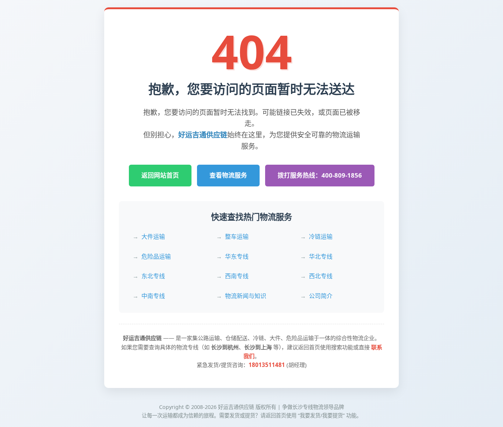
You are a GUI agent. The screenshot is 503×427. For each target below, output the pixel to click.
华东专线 (237, 256)
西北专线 (321, 276)
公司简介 (321, 296)
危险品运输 (156, 256)
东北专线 (153, 276)
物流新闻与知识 (245, 296)
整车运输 (237, 236)
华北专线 (321, 256)
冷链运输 (321, 236)
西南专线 (237, 276)
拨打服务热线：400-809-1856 (320, 175)
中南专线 (153, 296)
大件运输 (153, 236)
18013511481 (267, 364)
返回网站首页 (160, 175)
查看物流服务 (228, 175)
